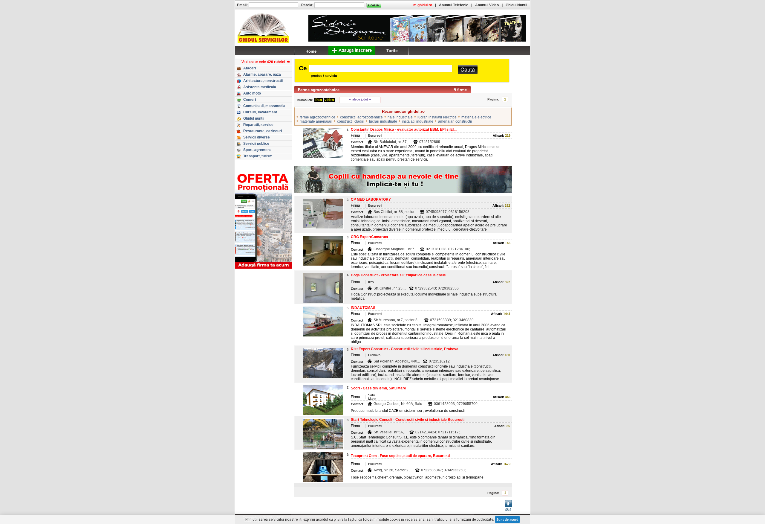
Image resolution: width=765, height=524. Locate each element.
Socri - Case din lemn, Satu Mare (378, 388)
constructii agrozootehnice (361, 117)
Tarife (392, 50)
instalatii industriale (417, 121)
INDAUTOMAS (363, 308)
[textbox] (380, 68)
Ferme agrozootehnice (318, 90)
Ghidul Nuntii (516, 5)
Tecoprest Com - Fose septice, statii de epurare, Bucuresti (400, 456)
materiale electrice (476, 117)
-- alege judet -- (360, 99)
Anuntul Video (487, 5)
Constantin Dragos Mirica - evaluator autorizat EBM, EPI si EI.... (404, 129)
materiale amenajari (316, 121)
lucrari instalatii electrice (437, 117)
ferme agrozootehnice (317, 117)
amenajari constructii (455, 121)
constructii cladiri (350, 121)
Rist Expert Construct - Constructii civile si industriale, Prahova (404, 349)
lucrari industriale (383, 121)
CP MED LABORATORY (371, 199)
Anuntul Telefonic (453, 5)
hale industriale (400, 117)
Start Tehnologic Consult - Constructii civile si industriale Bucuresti (407, 420)
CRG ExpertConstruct (369, 237)
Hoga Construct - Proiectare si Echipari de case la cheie (398, 275)
